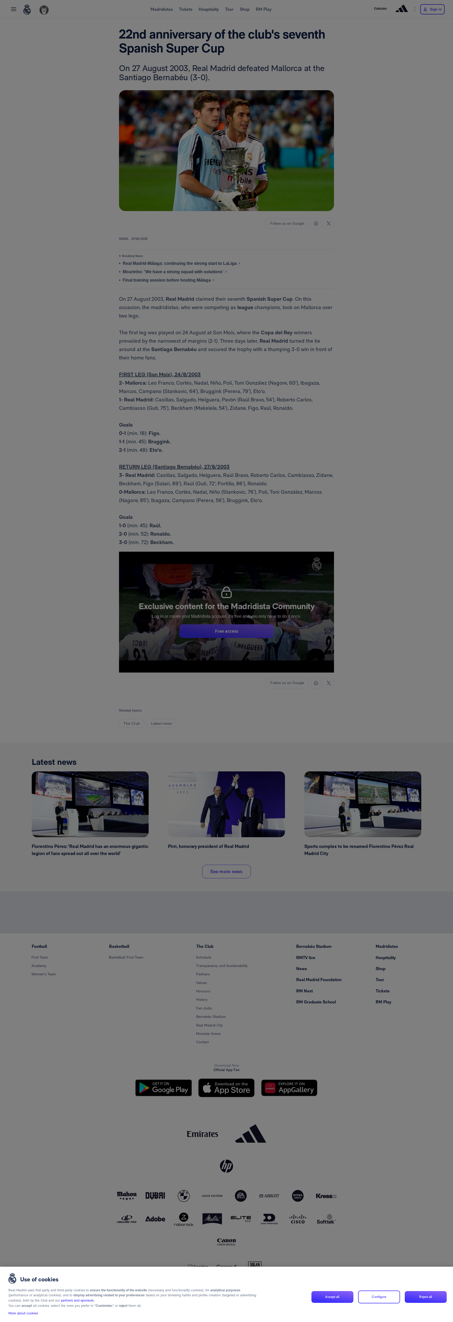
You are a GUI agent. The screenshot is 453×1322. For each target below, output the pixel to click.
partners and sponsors (77, 1300)
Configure (379, 1297)
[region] (226, 1294)
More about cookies (23, 1313)
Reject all (425, 1297)
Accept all (332, 1297)
